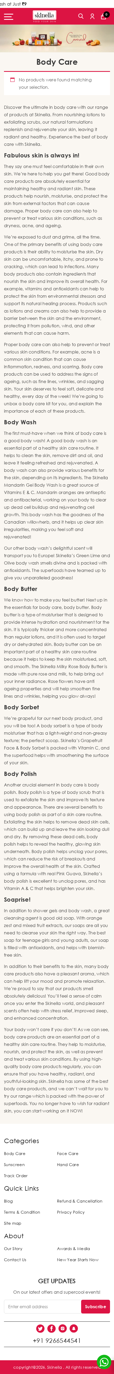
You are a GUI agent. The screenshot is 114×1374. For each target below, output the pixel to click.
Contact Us (15, 1259)
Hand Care (68, 1164)
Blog (8, 1201)
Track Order (16, 1175)
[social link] (40, 1328)
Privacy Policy (71, 1212)
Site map (12, 1223)
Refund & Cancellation (80, 1201)
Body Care (14, 1153)
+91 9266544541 (57, 1340)
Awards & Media (73, 1248)
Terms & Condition (22, 1212)
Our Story (13, 1248)
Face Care (67, 1153)
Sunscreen (14, 1164)
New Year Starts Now (77, 1259)
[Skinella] (44, 16)
